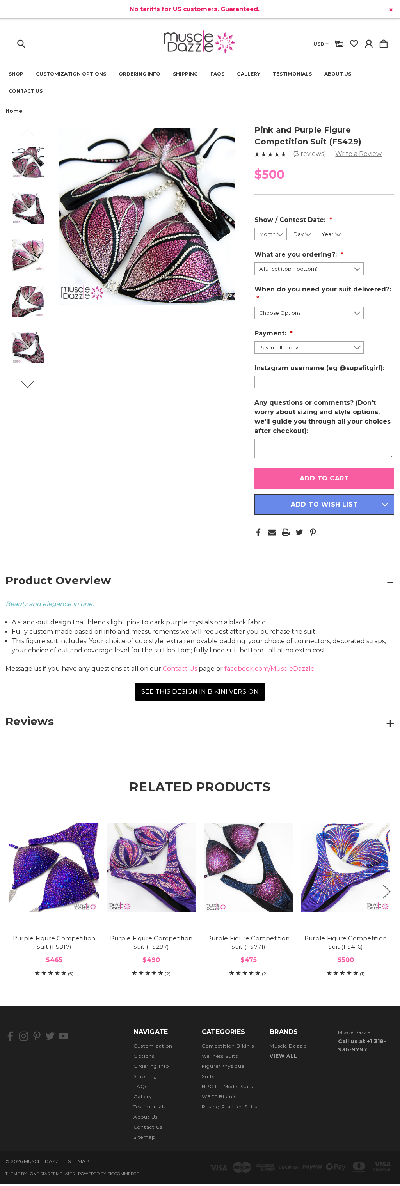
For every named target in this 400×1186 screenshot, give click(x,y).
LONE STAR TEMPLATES (51, 1173)
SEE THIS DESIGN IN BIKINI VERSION (200, 691)
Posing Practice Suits (229, 1107)
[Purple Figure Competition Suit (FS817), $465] (54, 867)
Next (32, 387)
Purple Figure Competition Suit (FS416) (345, 942)
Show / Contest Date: (290, 219)
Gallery (248, 74)
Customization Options (71, 74)
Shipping (185, 74)
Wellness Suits (220, 1056)
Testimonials (292, 74)
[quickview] (86, 836)
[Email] (272, 532)
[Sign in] (368, 42)
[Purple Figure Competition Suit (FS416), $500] (345, 867)
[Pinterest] (313, 532)
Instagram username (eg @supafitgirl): (320, 368)
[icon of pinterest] (37, 1036)
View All (283, 1056)
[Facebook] (258, 532)
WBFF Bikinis (219, 1096)
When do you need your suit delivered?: (322, 289)
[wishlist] (354, 42)
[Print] (286, 532)
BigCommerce (123, 1173)
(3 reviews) (310, 154)
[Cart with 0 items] (383, 42)
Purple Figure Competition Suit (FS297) (151, 942)
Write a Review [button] (358, 154)
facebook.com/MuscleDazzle (269, 668)
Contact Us (26, 91)
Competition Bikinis (228, 1046)
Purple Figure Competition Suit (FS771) (248, 942)
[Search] (21, 42)
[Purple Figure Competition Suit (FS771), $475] (248, 867)
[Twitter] (299, 532)
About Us (337, 74)
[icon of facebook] (10, 1036)
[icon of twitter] (50, 1036)
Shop (16, 74)
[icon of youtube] (63, 1036)
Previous (32, 136)
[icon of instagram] (23, 1036)
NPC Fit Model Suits (227, 1086)
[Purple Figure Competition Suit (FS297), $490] (151, 867)
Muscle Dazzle (288, 1046)
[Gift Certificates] (339, 42)
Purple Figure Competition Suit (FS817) (54, 942)
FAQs (217, 74)
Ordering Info (139, 74)
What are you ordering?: (296, 254)
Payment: (271, 333)
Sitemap (144, 1137)
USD (318, 44)
